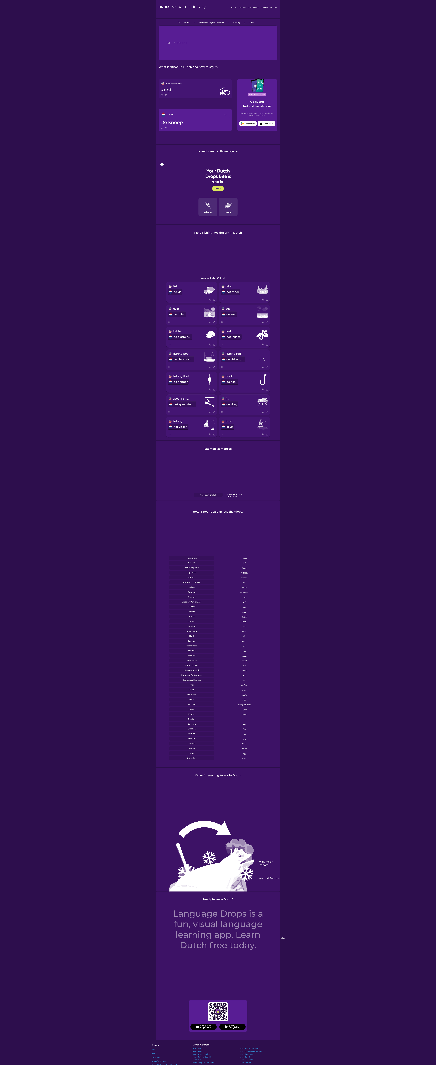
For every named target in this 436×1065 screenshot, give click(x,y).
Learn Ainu (196, 1048)
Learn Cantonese (247, 1054)
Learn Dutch (197, 1060)
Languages (242, 7)
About (154, 1050)
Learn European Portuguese (204, 1063)
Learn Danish (245, 1057)
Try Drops (156, 1057)
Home (187, 23)
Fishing (236, 23)
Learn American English (249, 1048)
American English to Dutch (211, 23)
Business (264, 7)
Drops (233, 7)
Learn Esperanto (246, 1060)
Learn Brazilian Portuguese (251, 1051)
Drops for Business (159, 1061)
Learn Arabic (197, 1051)
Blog (249, 7)
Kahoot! (256, 7)
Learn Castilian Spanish (202, 1057)
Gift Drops (273, 7)
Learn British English (201, 1054)
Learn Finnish (245, 1063)
